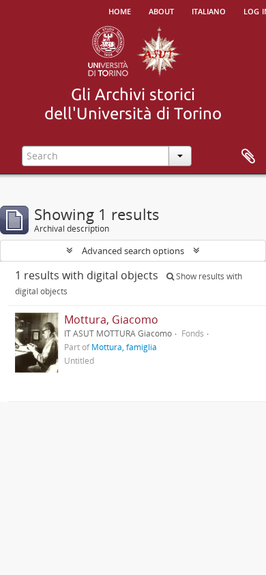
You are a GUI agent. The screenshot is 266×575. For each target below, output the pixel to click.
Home (119, 10)
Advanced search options (133, 251)
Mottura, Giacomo (111, 319)
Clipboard (248, 157)
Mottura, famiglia (124, 346)
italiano (209, 10)
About (161, 10)
